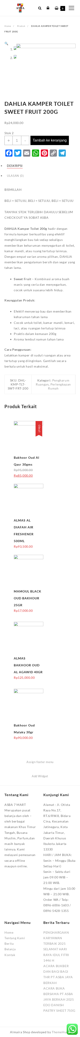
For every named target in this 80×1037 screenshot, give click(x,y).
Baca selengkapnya (28, 477)
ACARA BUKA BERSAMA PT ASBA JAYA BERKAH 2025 (58, 993)
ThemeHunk (61, 1032)
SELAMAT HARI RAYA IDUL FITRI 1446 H (56, 954)
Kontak (9, 955)
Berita (9, 943)
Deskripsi (15, 165)
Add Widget (40, 776)
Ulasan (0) (15, 175)
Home (8, 932)
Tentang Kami (14, 938)
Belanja (10, 949)
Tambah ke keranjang (50, 140)
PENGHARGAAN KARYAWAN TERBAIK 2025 (56, 938)
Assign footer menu (40, 762)
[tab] (40, 166)
